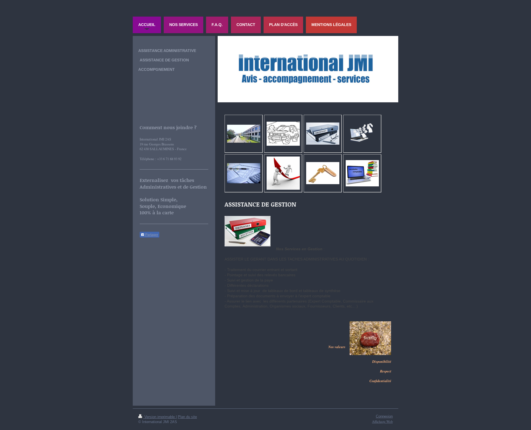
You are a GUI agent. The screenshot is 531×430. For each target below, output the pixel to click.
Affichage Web (382, 421)
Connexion (384, 416)
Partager (151, 235)
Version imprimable (159, 417)
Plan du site (187, 417)
